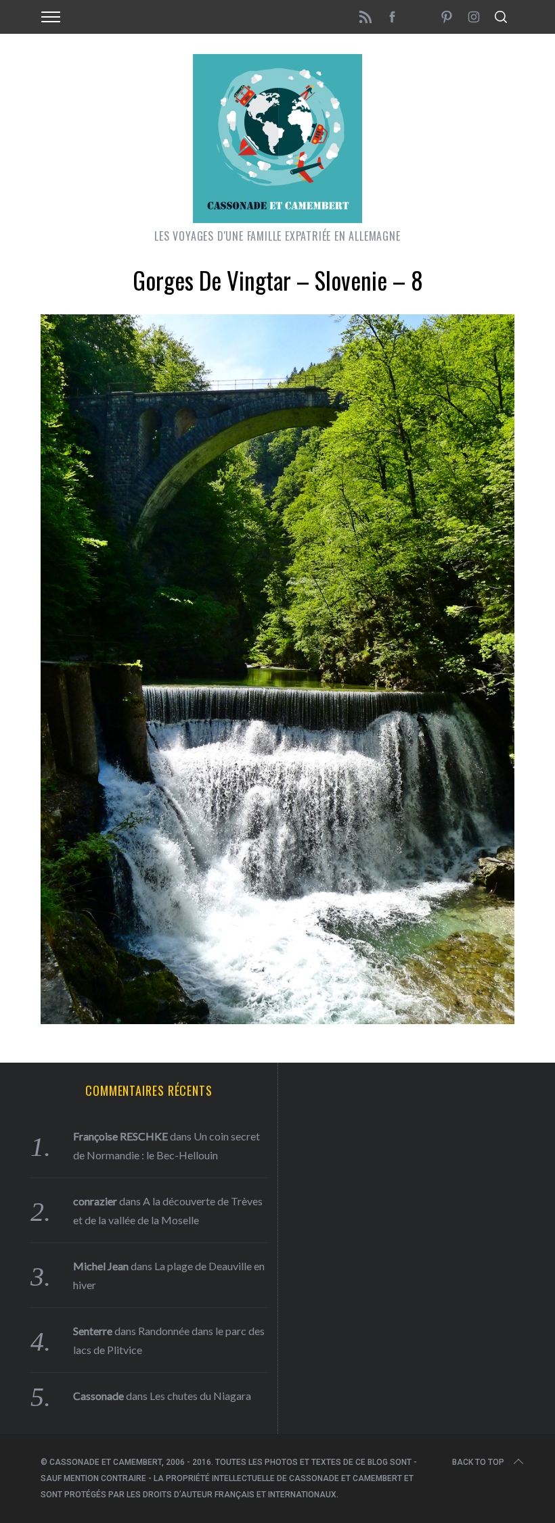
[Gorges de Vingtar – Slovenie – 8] (277, 1019)
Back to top (478, 1462)
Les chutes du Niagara (200, 1395)
